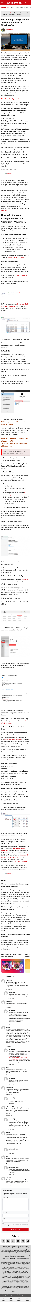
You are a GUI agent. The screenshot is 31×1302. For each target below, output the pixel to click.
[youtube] (18, 1242)
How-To (9, 13)
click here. (4, 210)
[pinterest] (23, 1242)
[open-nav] (2, 2)
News (12, 7)
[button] (26, 3)
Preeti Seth (9, 29)
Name (5, 1212)
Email (4, 1218)
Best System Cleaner (16, 99)
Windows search (22, 275)
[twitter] (13, 1242)
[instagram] (8, 1242)
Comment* (5, 1197)
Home (4, 13)
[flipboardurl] (28, 1242)
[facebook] (3, 1242)
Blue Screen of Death (20, 862)
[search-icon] (29, 3)
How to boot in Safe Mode (16, 257)
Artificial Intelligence (22, 7)
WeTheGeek (14, 3)
